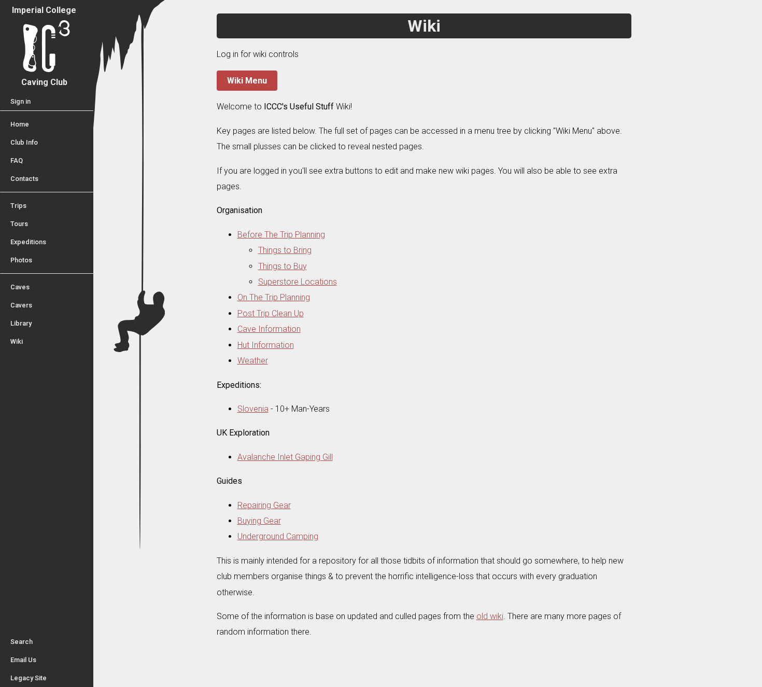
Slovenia (253, 409)
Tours (19, 224)
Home (19, 124)
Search (21, 642)
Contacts (24, 179)
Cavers (21, 305)
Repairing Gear (264, 505)
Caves (20, 287)
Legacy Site (28, 678)
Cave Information (269, 329)
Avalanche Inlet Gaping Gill (285, 457)
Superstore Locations (297, 282)
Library (21, 323)
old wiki (489, 616)
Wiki (16, 341)
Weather (252, 361)
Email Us (23, 660)
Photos (21, 260)
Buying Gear (259, 521)
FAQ (16, 160)
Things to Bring (285, 250)
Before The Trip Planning (281, 235)
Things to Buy (282, 266)
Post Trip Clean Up (270, 313)
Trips (18, 205)
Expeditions (28, 242)
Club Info (24, 142)
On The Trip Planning (273, 297)
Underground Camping (277, 536)
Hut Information (265, 345)
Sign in (20, 101)
